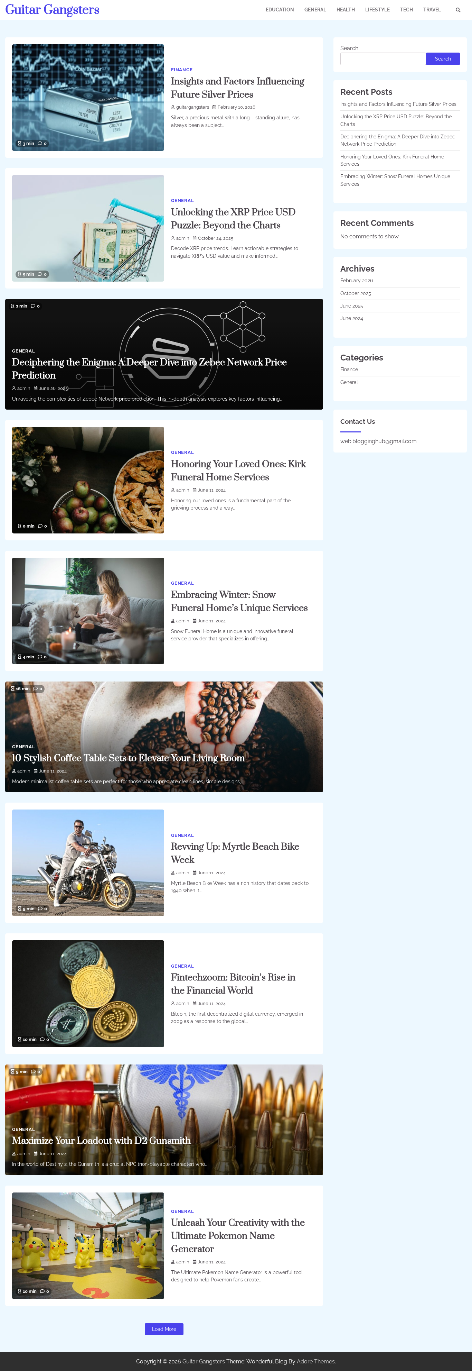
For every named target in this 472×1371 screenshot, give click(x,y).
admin (182, 238)
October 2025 (355, 293)
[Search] (458, 10)
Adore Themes (316, 1361)
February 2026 (356, 281)
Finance (182, 69)
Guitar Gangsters (52, 10)
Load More (164, 1329)
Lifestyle (377, 9)
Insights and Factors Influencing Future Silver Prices (398, 104)
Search (349, 48)
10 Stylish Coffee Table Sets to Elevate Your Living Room (128, 758)
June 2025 (351, 306)
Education (280, 9)
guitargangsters (192, 107)
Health (346, 9)
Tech (406, 9)
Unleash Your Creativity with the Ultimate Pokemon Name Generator (238, 1236)
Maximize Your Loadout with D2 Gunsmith (101, 1141)
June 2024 (351, 318)
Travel (432, 9)
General (315, 9)
